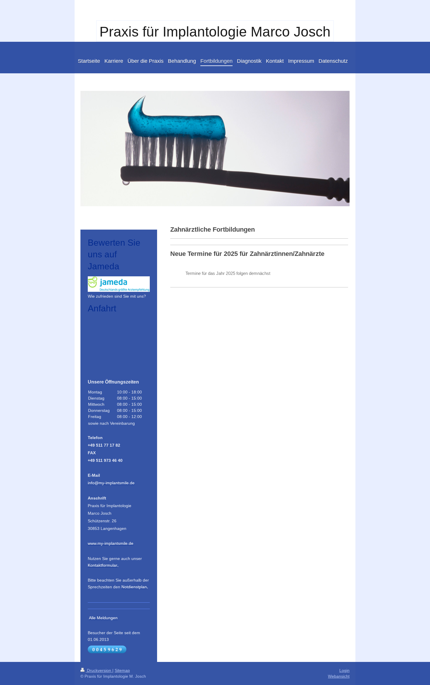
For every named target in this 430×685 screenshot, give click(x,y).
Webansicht (339, 676)
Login (344, 670)
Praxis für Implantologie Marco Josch (215, 31)
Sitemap (122, 670)
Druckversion (99, 670)
